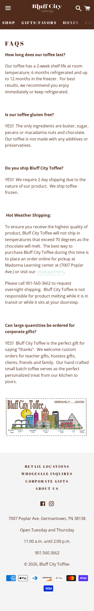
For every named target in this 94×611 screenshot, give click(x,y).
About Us (46, 488)
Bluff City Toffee (54, 564)
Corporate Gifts (47, 481)
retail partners (50, 271)
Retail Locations (47, 466)
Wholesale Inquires (46, 473)
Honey (71, 22)
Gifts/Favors (39, 22)
